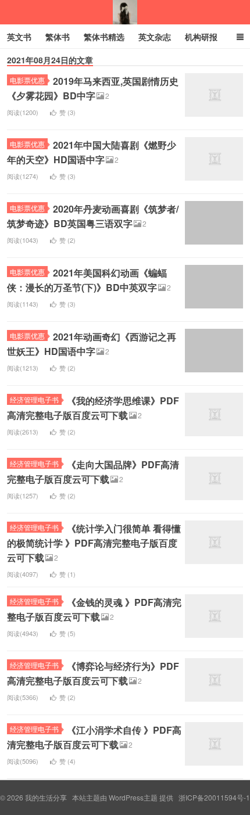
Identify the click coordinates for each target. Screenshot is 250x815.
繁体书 (57, 36)
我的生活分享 (125, 12)
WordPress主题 (133, 797)
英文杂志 (154, 36)
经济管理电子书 (34, 399)
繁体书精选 (104, 36)
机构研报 (201, 36)
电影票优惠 (27, 80)
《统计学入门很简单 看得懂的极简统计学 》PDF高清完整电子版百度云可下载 (94, 543)
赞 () (67, 112)
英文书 (19, 36)
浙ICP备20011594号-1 (214, 797)
